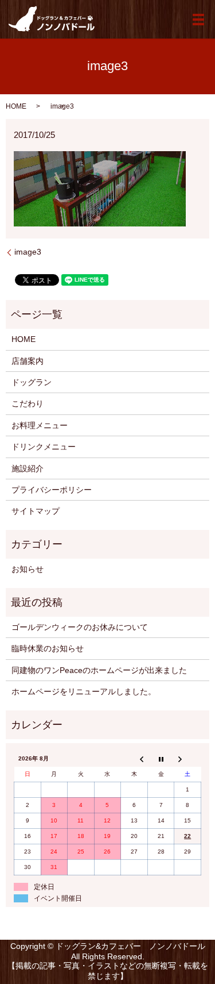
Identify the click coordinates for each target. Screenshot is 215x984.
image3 (27, 251)
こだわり (27, 403)
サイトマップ (35, 511)
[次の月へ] (187, 758)
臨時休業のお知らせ (47, 648)
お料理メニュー (39, 425)
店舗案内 (27, 361)
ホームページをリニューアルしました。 (83, 691)
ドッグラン (31, 382)
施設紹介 (27, 468)
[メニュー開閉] (198, 19)
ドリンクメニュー (43, 446)
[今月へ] (160, 758)
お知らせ (27, 569)
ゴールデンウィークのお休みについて (79, 627)
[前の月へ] (134, 758)
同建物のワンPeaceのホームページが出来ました (99, 670)
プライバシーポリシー (51, 489)
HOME (16, 106)
